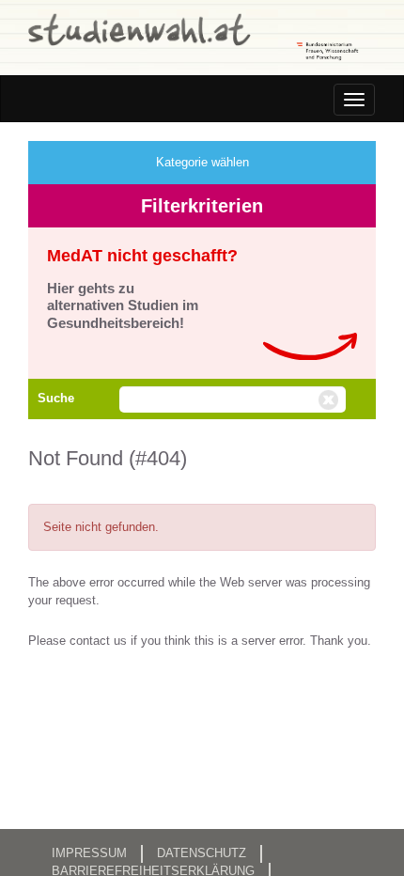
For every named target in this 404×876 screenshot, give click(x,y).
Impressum (89, 853)
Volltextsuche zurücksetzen (331, 400)
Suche (56, 398)
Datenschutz (201, 853)
